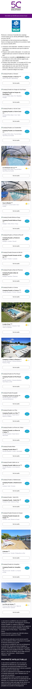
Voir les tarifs (16, 83)
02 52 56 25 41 (21, 57)
